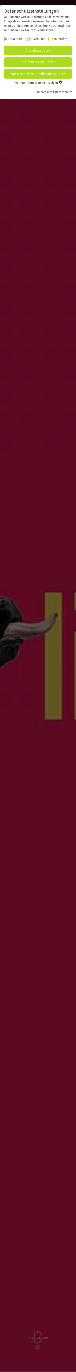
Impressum (44, 92)
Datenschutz (63, 92)
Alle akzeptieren (38, 50)
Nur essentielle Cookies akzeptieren (38, 74)
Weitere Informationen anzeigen (36, 83)
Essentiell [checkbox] (16, 39)
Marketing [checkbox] (60, 39)
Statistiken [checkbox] (38, 39)
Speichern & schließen (38, 62)
